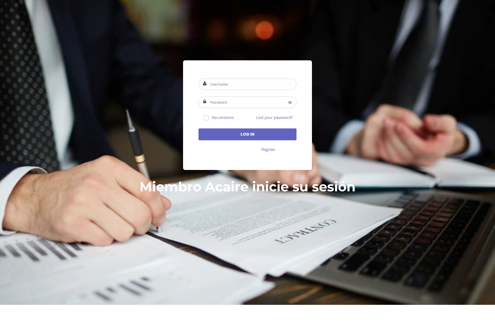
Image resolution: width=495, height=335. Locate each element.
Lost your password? (274, 117)
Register (268, 149)
